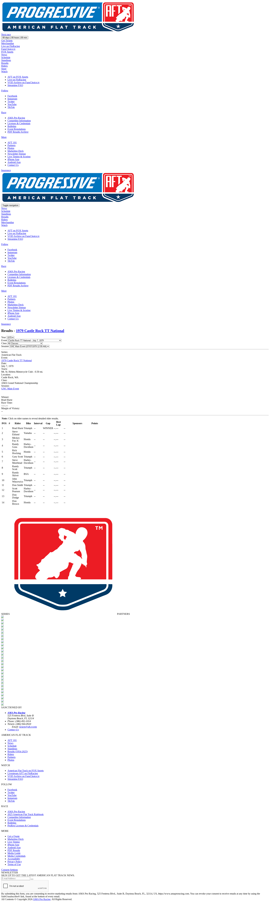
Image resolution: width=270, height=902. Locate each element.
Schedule (5, 57)
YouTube (12, 104)
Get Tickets (6, 40)
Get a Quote (14, 836)
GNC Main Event (10, 388)
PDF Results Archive (18, 132)
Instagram (12, 98)
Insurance (6, 170)
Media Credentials (16, 856)
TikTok (11, 107)
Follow (4, 90)
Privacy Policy (15, 861)
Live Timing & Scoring (19, 156)
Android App (14, 162)
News (4, 54)
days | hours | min (14, 37)
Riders (4, 66)
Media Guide (14, 853)
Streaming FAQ (15, 85)
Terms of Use (14, 864)
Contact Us (13, 165)
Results (4, 63)
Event (4, 340)
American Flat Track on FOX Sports (26, 770)
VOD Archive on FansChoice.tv (24, 82)
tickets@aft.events (28, 726)
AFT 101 (12, 142)
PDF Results (14, 850)
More (4, 137)
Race (3, 112)
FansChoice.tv (8, 49)
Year (3, 337)
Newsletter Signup (17, 153)
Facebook (12, 96)
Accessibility (14, 858)
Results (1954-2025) (18, 751)
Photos (11, 148)
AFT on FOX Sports (18, 77)
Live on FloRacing (10, 46)
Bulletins (12, 126)
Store (3, 68)
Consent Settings (9, 869)
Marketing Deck (16, 151)
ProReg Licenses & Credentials (23, 825)
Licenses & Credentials (19, 123)
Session (5, 346)
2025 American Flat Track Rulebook (26, 814)
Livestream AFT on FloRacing (23, 773)
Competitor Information (19, 120)
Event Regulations (17, 129)
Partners (11, 145)
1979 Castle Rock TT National (40, 331)
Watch (4, 71)
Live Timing (14, 842)
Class (4, 343)
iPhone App (13, 159)
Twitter (11, 101)
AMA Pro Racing (16, 117)
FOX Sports (7, 52)
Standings (6, 60)
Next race (6, 34)
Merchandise (7, 43)
